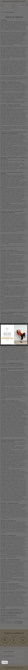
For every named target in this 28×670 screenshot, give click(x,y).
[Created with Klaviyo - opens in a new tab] (14, 344)
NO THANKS (7, 340)
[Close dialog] (26, 325)
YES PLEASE (7, 338)
